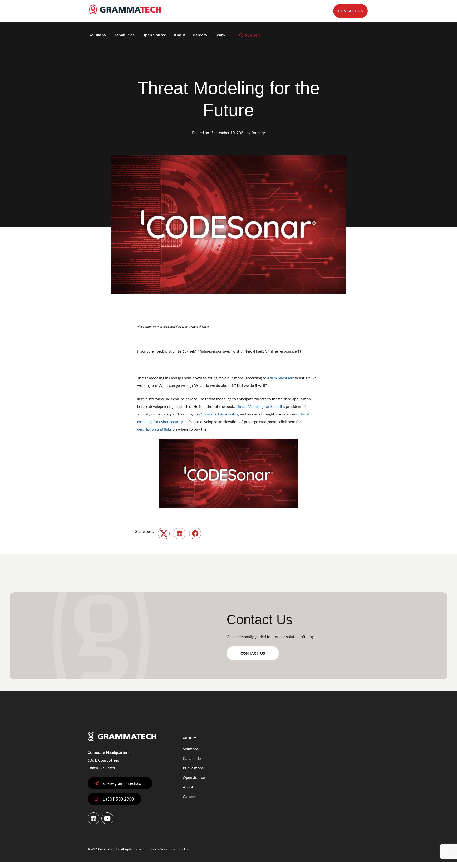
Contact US (252, 653)
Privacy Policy (158, 849)
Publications (193, 768)
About (179, 35)
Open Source (154, 35)
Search (253, 35)
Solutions (97, 35)
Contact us (350, 10)
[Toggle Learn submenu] (231, 35)
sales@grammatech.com (124, 783)
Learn (219, 35)
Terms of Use (181, 849)
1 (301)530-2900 (118, 799)
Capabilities (124, 35)
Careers (200, 35)
